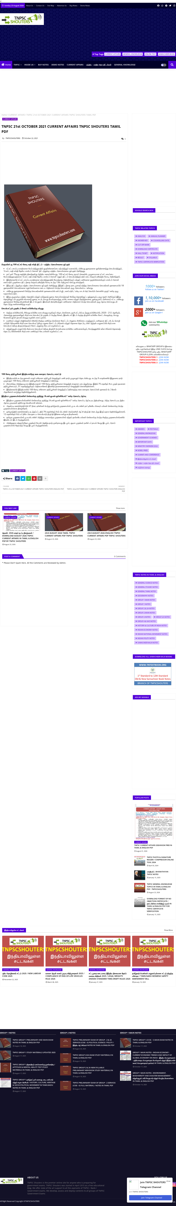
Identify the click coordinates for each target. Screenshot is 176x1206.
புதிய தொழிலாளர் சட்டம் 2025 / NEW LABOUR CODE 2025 (21, 974)
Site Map (50, 5)
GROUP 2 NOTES (144, 617)
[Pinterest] (34, 478)
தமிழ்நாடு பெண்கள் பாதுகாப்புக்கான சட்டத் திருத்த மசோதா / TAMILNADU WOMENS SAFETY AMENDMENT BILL (152, 976)
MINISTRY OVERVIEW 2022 (148, 446)
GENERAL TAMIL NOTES (147, 591)
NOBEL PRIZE (143, 450)
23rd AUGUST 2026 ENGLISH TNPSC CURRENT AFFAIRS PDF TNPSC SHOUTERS (106, 534)
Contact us (40, 5)
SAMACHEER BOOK (167, 54)
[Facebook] (17, 478)
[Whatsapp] (28, 478)
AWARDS (141, 429)
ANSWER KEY (143, 240)
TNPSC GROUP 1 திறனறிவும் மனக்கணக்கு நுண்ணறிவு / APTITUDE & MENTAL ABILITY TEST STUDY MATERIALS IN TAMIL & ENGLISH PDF (34, 1067)
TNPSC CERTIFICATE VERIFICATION (151, 262)
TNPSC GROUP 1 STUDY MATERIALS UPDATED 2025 (34, 1052)
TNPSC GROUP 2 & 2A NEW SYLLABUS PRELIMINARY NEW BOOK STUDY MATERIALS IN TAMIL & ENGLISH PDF (93, 1070)
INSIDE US (29, 64)
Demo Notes (85, 5)
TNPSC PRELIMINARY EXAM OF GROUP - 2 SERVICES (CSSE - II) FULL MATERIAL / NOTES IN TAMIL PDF (94, 1084)
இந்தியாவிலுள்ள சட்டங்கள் (147, 459)
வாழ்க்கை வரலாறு (144, 467)
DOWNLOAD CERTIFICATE (147, 249)
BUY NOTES (43, 64)
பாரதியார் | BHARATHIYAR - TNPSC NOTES (158, 872)
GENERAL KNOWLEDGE (132, 54)
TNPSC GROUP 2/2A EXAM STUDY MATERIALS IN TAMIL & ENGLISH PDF (93, 1056)
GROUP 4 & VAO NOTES (147, 621)
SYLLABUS (153, 257)
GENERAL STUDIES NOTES (148, 587)
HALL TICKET (142, 253)
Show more (120, 508)
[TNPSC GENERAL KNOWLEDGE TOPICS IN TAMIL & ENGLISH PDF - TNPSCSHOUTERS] (139, 887)
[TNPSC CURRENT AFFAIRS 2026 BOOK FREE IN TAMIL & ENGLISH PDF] (154, 821)
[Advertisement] (126, 30)
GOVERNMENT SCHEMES (147, 437)
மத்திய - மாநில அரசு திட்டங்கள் (98, 64)
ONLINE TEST (150, 54)
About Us (30, 5)
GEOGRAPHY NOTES (145, 595)
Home (8, 64)
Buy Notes (74, 5)
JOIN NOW (164, 357)
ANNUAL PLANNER (158, 236)
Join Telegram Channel (151, 1197)
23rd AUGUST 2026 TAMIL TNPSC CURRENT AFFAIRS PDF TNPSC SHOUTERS (64, 534)
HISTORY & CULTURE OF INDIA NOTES (152, 625)
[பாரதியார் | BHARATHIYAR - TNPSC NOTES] (139, 875)
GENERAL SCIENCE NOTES (148, 583)
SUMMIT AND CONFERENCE (148, 455)
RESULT (141, 257)
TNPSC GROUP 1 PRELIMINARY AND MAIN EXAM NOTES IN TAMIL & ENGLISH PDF (33, 1041)
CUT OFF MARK (143, 245)
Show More (168, 930)
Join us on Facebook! (154, 301)
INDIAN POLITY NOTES (146, 638)
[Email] (39, 478)
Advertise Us (62, 5)
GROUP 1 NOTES (144, 604)
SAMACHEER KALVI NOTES (148, 642)
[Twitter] (22, 478)
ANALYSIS (141, 236)
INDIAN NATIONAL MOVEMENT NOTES (152, 634)
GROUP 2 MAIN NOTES (146, 613)
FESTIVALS (154, 429)
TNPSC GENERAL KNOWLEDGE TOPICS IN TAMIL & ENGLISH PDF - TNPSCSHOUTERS (159, 886)
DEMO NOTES (57, 64)
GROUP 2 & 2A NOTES (146, 608)
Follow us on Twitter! (154, 289)
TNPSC (17, 64)
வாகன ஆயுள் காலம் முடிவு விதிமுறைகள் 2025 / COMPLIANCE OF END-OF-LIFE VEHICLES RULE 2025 (65, 976)
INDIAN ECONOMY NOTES (148, 630)
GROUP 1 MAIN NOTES (146, 600)
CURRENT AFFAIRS (112, 54)
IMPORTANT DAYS (145, 442)
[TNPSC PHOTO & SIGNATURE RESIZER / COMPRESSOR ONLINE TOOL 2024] (139, 861)
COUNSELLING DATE (161, 240)
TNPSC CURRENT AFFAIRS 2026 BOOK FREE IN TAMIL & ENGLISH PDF (153, 846)
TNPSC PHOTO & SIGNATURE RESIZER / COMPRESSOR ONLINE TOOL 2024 (160, 859)
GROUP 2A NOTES (163, 617)
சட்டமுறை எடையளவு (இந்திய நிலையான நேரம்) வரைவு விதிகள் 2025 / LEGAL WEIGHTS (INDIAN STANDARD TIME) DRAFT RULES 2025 (109, 976)
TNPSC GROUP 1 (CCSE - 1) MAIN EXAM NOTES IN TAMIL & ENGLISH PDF (153, 1041)
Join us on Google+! (154, 312)
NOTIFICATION (158, 253)
